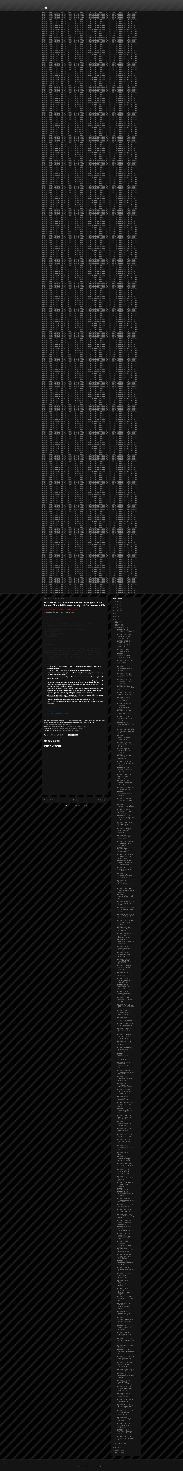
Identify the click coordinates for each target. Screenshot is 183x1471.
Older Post (102, 800)
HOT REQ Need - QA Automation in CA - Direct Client (124, 837)
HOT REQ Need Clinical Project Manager (125, 1205)
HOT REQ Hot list (122, 1189)
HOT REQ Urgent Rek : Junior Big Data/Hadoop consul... (125, 890)
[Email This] (69, 735)
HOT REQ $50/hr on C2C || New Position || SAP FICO (125, 903)
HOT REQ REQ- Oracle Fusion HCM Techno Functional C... (124, 875)
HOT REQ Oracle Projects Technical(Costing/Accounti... (125, 817)
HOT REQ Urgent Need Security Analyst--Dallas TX (125, 1438)
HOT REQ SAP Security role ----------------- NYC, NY (125, 687)
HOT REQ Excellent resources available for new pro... (125, 1193)
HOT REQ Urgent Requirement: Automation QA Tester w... (125, 882)
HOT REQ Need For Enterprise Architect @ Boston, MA (125, 1406)
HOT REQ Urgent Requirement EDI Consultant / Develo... (125, 655)
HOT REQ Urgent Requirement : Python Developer (125, 1419)
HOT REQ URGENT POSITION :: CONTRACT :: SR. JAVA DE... (124, 1236)
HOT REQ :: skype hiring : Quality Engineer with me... (125, 1110)
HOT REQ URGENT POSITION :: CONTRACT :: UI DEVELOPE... (123, 643)
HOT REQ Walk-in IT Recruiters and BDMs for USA (124, 718)
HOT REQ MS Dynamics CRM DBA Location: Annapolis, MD (125, 1327)
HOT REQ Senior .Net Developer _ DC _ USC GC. (125, 1298)
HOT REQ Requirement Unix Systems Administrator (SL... (124, 1275)
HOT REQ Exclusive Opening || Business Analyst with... (124, 1078)
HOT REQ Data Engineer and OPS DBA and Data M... (125, 724)
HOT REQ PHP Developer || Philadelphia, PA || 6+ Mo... (125, 1147)
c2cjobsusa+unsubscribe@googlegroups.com (58, 724)
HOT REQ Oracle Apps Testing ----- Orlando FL (125, 805)
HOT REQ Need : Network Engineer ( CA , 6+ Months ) (125, 922)
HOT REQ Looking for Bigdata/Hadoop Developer (124, 830)
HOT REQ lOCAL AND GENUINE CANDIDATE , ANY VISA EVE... (125, 862)
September (121, 627)
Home (75, 800)
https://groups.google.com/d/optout (69, 730)
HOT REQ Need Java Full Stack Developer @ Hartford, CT (125, 843)
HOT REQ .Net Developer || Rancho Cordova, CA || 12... (125, 731)
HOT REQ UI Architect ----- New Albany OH (125, 788)
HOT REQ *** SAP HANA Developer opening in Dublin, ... (125, 1431)
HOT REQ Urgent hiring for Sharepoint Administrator (124, 824)
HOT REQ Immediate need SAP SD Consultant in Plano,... (125, 1382)
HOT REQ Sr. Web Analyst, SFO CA (123, 650)
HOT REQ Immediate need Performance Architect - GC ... (124, 756)
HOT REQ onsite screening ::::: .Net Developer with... (123, 1313)
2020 (117, 616)
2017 (117, 625)
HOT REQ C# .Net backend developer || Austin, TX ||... (124, 948)
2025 (117, 605)
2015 (117, 1450)
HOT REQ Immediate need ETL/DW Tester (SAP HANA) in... (124, 961)
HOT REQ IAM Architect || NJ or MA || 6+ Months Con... (125, 1104)
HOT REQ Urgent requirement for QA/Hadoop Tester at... (125, 1019)
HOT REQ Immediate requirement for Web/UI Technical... (125, 793)
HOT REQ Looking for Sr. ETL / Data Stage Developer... (125, 967)
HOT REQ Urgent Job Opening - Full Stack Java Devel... (124, 1117)
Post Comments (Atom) (79, 805)
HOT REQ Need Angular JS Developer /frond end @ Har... (125, 856)
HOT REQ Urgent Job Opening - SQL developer (124, 776)
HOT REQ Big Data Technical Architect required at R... (124, 750)
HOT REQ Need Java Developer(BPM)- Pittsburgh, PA (124, 636)
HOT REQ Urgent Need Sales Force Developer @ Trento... (125, 1375)
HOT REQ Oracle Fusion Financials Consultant (125, 1024)
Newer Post (48, 800)
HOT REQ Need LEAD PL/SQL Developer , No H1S (125, 1340)
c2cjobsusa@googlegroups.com (76, 726)
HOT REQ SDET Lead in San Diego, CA (125, 1400)
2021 (117, 613)
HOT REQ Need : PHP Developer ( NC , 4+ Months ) (124, 1043)
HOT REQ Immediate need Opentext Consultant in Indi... (124, 1395)
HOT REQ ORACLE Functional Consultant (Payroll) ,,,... (125, 1178)
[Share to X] (73, 735)
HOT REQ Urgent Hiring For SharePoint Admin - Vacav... (125, 896)
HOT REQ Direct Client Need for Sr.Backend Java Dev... (124, 769)
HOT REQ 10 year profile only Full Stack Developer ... (125, 1184)
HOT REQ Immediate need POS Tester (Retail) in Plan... (124, 737)
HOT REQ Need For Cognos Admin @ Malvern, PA (123, 1425)
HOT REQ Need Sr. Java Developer (125, 1346)
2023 (117, 610)
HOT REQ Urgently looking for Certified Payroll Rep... (124, 1334)
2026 (117, 602)
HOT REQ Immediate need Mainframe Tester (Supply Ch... (125, 744)
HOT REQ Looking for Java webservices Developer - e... (124, 1030)
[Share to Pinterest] (77, 735)
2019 (117, 619)
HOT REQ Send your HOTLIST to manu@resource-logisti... (124, 1305)
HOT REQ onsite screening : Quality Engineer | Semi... (124, 1098)
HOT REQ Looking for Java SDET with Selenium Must (124, 1036)
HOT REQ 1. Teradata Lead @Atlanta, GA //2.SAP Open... (124, 1123)
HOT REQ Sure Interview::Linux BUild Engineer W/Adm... (125, 1249)
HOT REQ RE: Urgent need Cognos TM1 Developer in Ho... (124, 935)
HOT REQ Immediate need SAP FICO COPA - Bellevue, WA (125, 1388)
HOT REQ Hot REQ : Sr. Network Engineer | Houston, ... (125, 1141)
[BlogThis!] (71, 735)
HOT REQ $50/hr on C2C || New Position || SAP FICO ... (125, 916)
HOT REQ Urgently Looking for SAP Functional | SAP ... (124, 1171)
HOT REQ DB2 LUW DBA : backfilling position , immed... (125, 1358)
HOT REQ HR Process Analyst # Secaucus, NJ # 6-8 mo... (125, 1049)
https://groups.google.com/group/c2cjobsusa (68, 728)
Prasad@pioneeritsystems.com (59, 713)
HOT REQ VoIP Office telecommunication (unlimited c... (124, 1256)
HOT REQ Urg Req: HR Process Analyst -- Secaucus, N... (124, 1364)
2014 (117, 1453)
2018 (117, 622)
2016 (117, 1447)
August (119, 1443)
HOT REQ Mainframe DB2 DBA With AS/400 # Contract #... (125, 1006)
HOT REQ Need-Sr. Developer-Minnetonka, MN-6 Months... (125, 928)
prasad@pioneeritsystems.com (60, 612)
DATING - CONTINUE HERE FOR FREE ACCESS (57, 12)
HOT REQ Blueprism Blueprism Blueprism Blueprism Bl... (124, 849)
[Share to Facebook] (75, 735)
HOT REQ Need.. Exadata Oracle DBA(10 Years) (125, 693)
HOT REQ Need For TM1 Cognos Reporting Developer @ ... (125, 1412)
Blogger (102, 1467)
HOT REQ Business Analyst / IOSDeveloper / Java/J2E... (125, 941)
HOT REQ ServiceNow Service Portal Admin (124, 1210)
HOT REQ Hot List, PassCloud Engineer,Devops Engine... (123, 1282)
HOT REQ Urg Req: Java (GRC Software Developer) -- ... (125, 662)
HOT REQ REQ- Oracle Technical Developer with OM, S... (124, 869)
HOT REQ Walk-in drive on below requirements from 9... (125, 1269)
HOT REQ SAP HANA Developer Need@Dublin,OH (124, 1228)
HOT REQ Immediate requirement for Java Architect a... (124, 668)
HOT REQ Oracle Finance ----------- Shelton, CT (125, 1370)
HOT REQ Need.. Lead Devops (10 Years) (124, 1135)
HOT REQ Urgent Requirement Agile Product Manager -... (124, 1158)
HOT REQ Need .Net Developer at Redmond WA (125, 1351)
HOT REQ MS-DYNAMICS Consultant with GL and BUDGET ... (125, 1320)
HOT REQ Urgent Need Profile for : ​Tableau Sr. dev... (125, 1165)
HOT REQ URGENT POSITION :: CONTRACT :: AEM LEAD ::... (124, 1064)
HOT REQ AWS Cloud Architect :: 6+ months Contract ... (125, 999)
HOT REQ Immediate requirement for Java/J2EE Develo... (124, 699)
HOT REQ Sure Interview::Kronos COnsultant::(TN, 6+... (125, 1012)
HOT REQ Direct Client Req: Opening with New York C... (125, 763)
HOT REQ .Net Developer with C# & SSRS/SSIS (125, 631)
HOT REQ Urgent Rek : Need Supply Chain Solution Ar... (124, 1222)
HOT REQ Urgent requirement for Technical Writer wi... (124, 1243)
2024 (117, 607)
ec (44, 7)
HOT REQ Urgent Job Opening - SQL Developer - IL (124, 1130)
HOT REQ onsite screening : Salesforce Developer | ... (125, 1262)
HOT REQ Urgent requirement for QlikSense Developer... (125, 1085)
